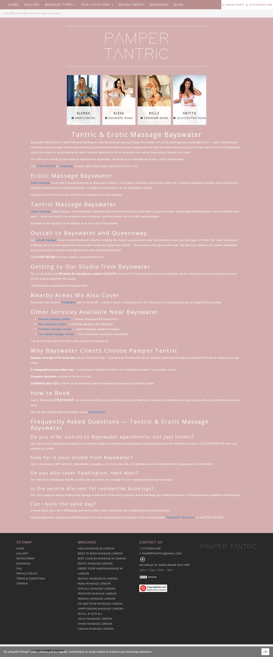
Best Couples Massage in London (102, 558)
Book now (188, 517)
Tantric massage (41, 211)
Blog (178, 5)
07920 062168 (45, 166)
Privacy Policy (27, 573)
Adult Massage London (95, 619)
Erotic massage (40, 183)
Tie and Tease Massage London (100, 604)
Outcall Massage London (96, 588)
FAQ (19, 568)
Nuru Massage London (94, 583)
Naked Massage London (95, 624)
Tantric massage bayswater (43, 13)
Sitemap (22, 583)
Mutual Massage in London (98, 578)
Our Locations (96, 5)
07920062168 (260, 5)
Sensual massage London (54, 319)
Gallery (31, 5)
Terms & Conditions (31, 578)
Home (13, 5)
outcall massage (46, 240)
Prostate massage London (55, 329)
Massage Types (59, 5)
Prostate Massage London (97, 593)
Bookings (159, 5)
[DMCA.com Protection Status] (167, 576)
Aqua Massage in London (96, 548)
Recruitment (131, 5)
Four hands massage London (56, 334)
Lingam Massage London (96, 629)
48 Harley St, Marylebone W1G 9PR (164, 565)
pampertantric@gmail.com (162, 553)
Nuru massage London (52, 324)
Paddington (68, 302)
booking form (97, 412)
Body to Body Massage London (100, 553)
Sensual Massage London (96, 598)
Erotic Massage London (95, 563)
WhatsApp (234, 5)
